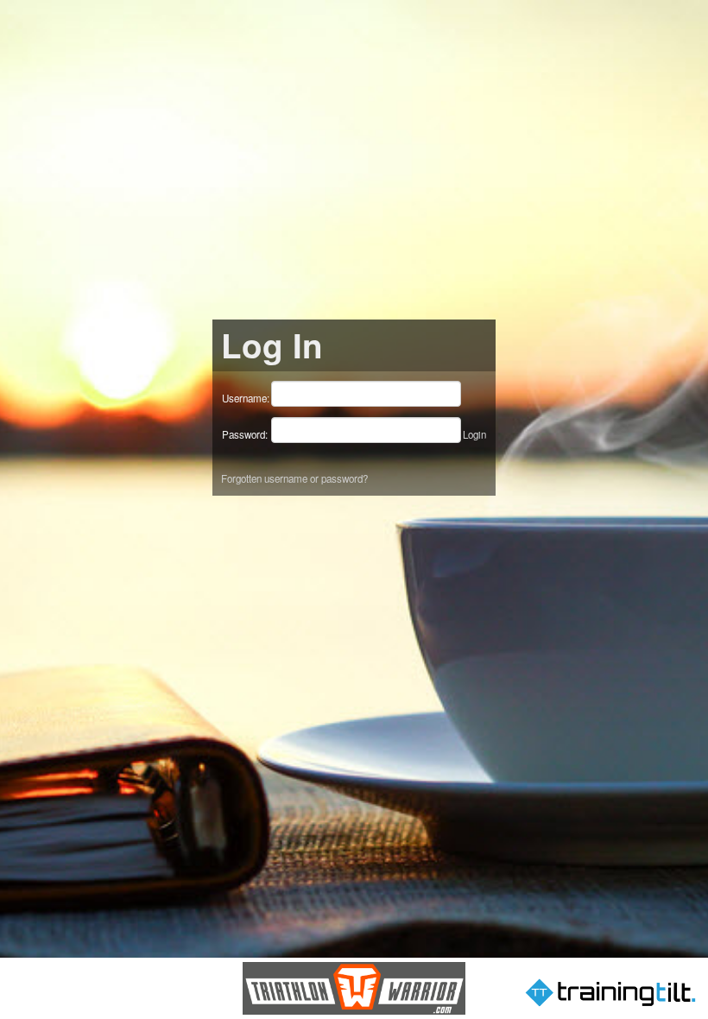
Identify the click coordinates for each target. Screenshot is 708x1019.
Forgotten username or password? (294, 478)
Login (474, 434)
